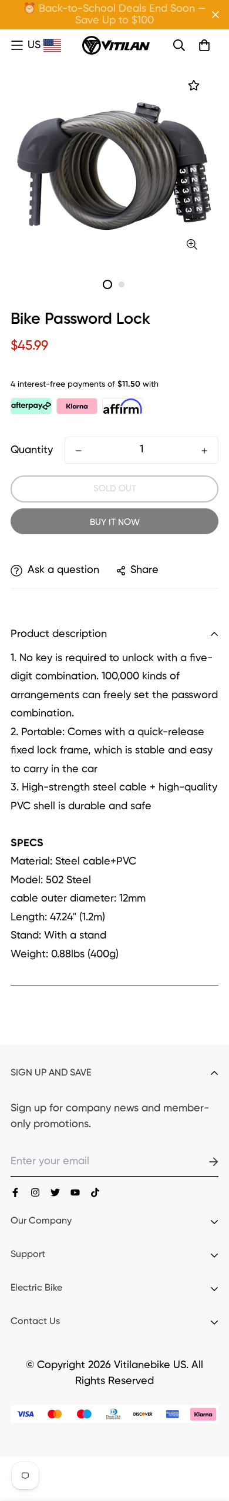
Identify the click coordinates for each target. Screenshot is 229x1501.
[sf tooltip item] (192, 245)
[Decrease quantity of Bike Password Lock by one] (78, 450)
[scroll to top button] (206, 1438)
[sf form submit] (199, 1162)
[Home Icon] (18, 46)
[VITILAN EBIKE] (116, 45)
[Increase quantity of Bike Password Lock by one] (204, 450)
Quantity (32, 450)
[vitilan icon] (15, 1192)
